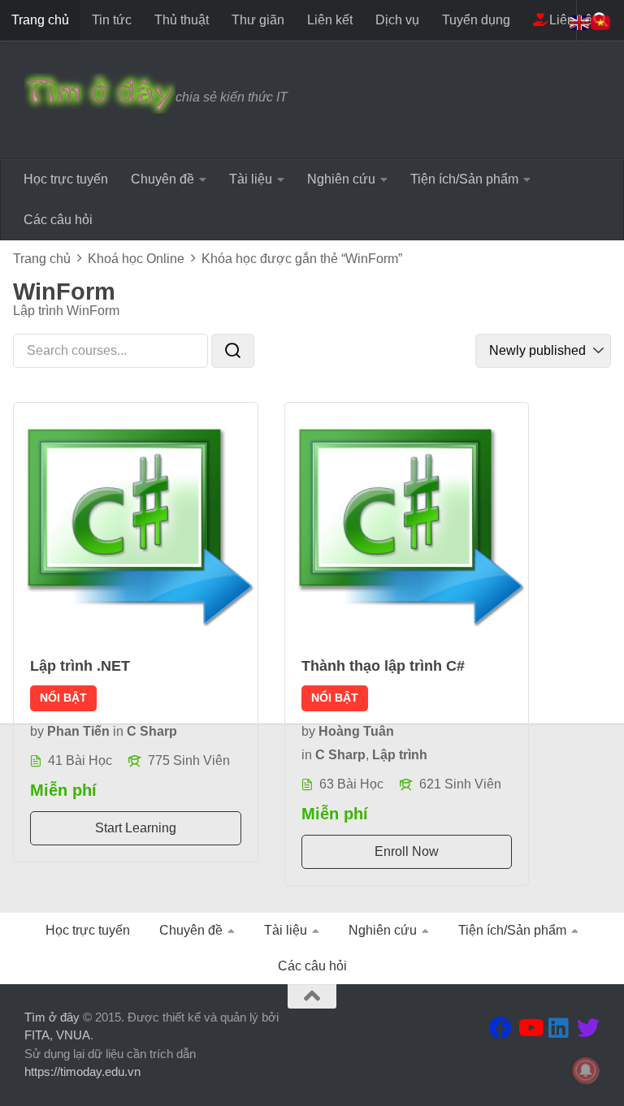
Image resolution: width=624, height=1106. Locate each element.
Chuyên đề (162, 179)
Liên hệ (569, 20)
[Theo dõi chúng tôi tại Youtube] (529, 1028)
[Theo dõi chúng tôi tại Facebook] (500, 1028)
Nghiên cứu (341, 179)
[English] (580, 21)
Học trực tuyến (66, 179)
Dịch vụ (397, 20)
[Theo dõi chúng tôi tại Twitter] (588, 1028)
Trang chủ (40, 20)
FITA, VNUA (57, 1035)
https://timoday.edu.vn (82, 1071)
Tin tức (112, 20)
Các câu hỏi (58, 220)
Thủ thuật (181, 20)
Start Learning (135, 828)
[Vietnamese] (601, 21)
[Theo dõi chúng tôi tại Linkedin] (559, 1028)
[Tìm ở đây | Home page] (100, 93)
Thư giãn (258, 20)
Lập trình (399, 755)
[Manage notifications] (586, 1070)
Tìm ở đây (52, 1017)
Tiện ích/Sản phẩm (464, 179)
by (37, 731)
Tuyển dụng (476, 20)
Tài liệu (250, 179)
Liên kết (330, 20)
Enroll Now (407, 851)
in (118, 731)
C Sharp (152, 731)
